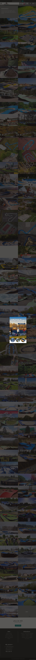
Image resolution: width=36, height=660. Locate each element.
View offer (21, 323)
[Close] (26, 317)
